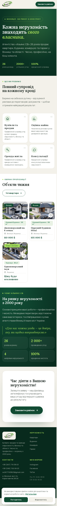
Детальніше (30, 494)
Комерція (34, 445)
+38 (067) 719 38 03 (10, 464)
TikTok (32, 472)
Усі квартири (12, 193)
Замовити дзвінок (45, 4)
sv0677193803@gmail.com (13, 472)
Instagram (34, 464)
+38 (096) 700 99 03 (10, 468)
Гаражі (32, 449)
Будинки (33, 441)
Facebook (34, 468)
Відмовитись (41, 499)
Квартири (34, 437)
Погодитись (16, 499)
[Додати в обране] (24, 215)
